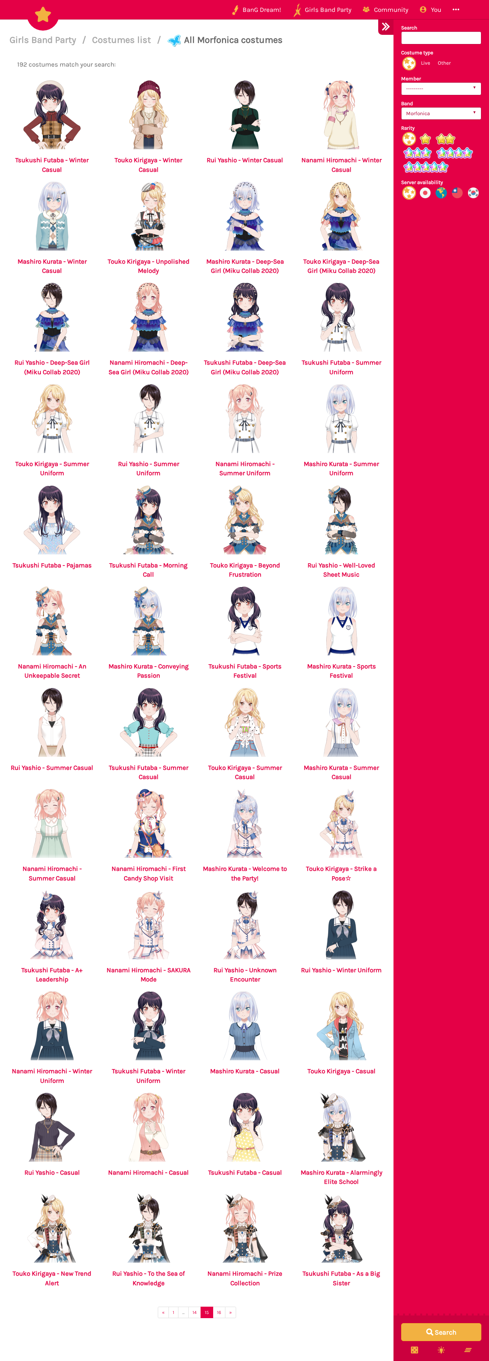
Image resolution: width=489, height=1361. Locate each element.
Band (407, 103)
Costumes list (122, 39)
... (183, 1312)
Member (411, 78)
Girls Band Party (44, 39)
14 (195, 1312)
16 (219, 1312)
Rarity (408, 128)
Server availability (422, 182)
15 (207, 1312)
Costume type (417, 52)
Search (409, 28)
